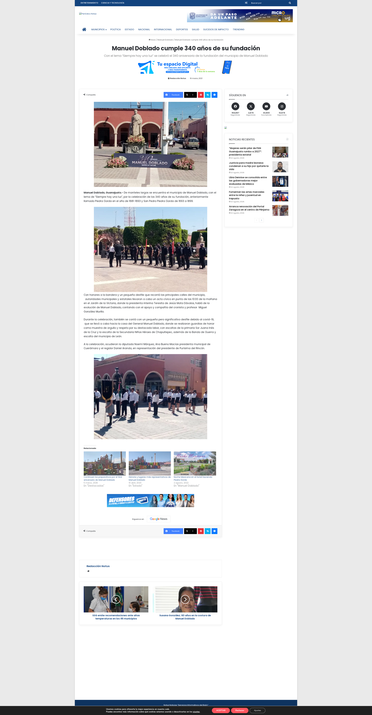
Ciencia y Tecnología (112, 2)
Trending (238, 29)
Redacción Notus (178, 78)
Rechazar (239, 710)
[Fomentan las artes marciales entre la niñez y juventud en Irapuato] (280, 195)
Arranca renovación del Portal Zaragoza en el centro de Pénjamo (249, 208)
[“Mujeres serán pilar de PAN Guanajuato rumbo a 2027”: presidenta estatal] (280, 152)
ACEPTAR (221, 710)
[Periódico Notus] (87, 13)
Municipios (98, 29)
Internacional (163, 29)
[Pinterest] (201, 95)
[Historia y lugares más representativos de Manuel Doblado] (150, 463)
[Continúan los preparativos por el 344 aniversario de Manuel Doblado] (105, 463)
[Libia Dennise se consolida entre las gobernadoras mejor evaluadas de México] (280, 181)
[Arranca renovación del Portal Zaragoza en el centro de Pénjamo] (280, 210)
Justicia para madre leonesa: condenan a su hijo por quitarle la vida (249, 166)
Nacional (144, 29)
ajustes (196, 711)
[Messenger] (214, 95)
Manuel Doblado (165, 39)
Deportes (182, 29)
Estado (129, 29)
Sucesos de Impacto (216, 29)
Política (115, 29)
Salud (195, 29)
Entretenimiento (89, 2)
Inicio (153, 39)
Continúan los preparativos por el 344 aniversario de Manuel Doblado (103, 478)
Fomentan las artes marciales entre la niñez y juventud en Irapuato (246, 195)
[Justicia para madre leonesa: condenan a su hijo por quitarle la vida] (280, 166)
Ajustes (257, 710)
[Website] (88, 571)
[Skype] (208, 95)
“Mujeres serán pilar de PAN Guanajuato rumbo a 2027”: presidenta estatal (245, 151)
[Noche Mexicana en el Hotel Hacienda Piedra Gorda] (195, 463)
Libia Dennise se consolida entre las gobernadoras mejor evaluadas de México (248, 181)
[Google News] (158, 519)
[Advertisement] (150, 548)
